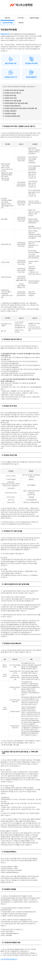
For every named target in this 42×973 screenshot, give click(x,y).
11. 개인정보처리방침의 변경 (11, 116)
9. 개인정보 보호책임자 (9, 111)
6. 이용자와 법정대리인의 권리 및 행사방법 (15, 103)
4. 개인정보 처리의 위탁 (10, 98)
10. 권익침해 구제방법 (9, 113)
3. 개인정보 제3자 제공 (9, 95)
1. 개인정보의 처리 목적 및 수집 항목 (13, 90)
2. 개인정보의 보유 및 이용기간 (12, 93)
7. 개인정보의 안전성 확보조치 (12, 106)
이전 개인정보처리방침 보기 (9, 959)
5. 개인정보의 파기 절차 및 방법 (12, 100)
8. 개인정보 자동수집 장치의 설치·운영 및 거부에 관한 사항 (20, 108)
